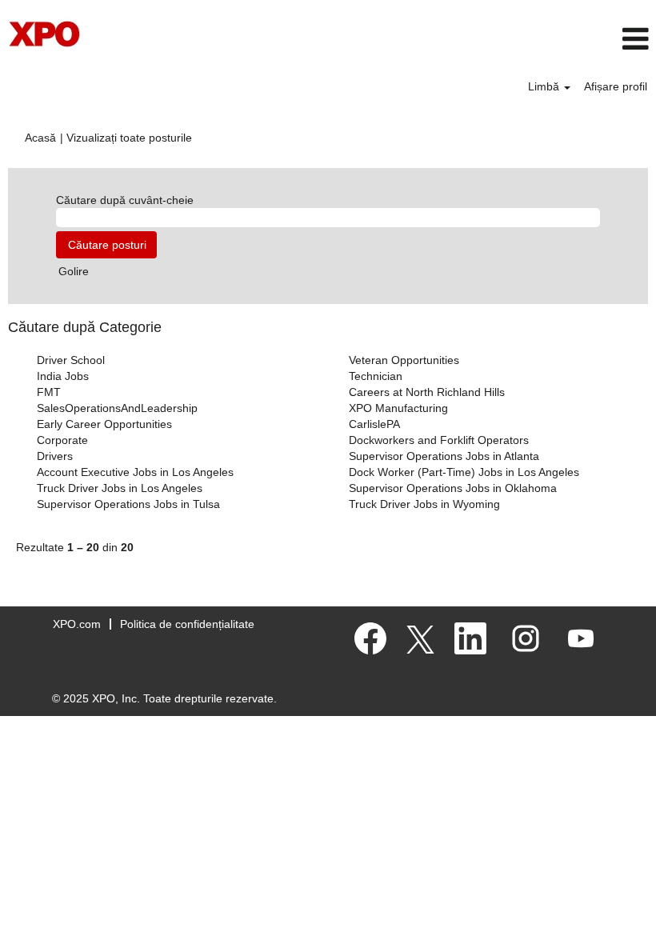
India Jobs (63, 376)
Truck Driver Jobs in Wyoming (424, 504)
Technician (375, 376)
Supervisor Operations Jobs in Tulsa (128, 504)
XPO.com (77, 624)
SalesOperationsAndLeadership (117, 408)
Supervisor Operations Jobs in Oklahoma (453, 488)
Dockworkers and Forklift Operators (439, 440)
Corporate (62, 440)
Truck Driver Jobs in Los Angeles (119, 488)
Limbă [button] (545, 86)
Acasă (40, 137)
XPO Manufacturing (398, 408)
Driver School (71, 360)
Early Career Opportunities (104, 424)
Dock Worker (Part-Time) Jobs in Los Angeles (464, 472)
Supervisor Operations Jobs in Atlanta (444, 456)
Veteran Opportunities (404, 360)
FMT (49, 392)
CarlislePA (374, 424)
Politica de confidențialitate (187, 624)
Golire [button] (73, 271)
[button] (547, 39)
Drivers (55, 456)
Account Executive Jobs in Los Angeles (135, 472)
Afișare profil (615, 86)
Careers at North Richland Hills (427, 392)
